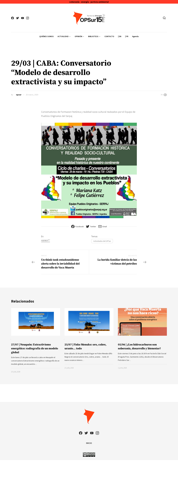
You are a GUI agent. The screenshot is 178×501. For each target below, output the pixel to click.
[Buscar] (164, 18)
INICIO (89, 443)
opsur (18, 94)
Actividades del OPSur (102, 241)
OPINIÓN (78, 36)
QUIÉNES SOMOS (46, 36)
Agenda (135, 36)
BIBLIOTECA (93, 36)
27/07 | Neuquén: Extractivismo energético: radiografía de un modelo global (34, 348)
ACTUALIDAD (63, 36)
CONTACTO (109, 36)
